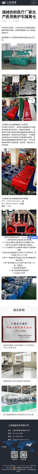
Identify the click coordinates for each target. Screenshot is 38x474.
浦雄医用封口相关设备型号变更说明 (16, 381)
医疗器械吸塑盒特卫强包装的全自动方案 (18, 415)
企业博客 (4, 447)
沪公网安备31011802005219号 (23, 467)
